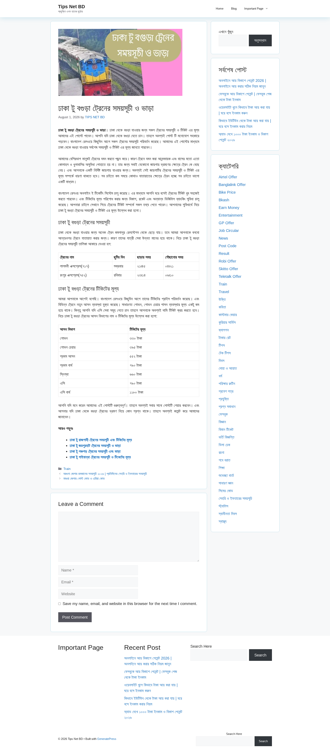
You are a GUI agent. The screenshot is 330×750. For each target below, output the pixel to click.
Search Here (201, 646)
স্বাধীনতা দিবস (228, 514)
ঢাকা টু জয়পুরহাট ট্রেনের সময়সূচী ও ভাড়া (95, 445)
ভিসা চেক (224, 445)
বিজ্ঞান (222, 422)
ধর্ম (220, 376)
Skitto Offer (228, 269)
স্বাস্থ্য (222, 521)
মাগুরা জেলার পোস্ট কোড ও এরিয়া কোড (84, 478)
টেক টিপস (225, 353)
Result (224, 253)
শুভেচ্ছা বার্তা (226, 475)
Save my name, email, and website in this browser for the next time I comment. (130, 604)
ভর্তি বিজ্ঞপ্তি (226, 437)
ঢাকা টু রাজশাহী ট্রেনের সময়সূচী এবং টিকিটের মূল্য (101, 440)
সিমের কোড (226, 491)
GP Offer (226, 223)
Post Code (227, 246)
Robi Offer (227, 261)
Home (219, 8)
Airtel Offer (228, 177)
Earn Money (229, 207)
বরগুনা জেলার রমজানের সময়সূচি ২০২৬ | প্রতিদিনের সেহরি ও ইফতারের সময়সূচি (105, 474)
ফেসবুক (223, 414)
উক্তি (222, 299)
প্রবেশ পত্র (226, 391)
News (223, 238)
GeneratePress (106, 738)
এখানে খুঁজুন (226, 32)
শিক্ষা (222, 468)
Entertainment (231, 215)
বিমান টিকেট (226, 429)
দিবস (221, 361)
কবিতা (222, 307)
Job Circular (229, 230)
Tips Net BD (71, 6)
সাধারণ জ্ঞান (226, 483)
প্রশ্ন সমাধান (227, 406)
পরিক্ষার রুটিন (227, 384)
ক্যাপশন (224, 330)
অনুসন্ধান (260, 40)
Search (260, 655)
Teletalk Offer (230, 276)
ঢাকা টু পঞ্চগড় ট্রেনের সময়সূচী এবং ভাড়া (95, 451)
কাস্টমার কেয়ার (228, 315)
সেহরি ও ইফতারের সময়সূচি (235, 498)
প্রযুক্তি (224, 399)
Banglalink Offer (232, 185)
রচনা (221, 452)
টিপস (222, 345)
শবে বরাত (224, 460)
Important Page (253, 8)
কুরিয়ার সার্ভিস (227, 322)
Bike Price (227, 192)
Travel (224, 292)
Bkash (224, 200)
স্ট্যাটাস (223, 506)
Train (66, 469)
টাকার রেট (225, 338)
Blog (234, 8)
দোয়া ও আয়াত (228, 368)
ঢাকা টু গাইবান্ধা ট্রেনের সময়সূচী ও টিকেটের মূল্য (100, 457)
